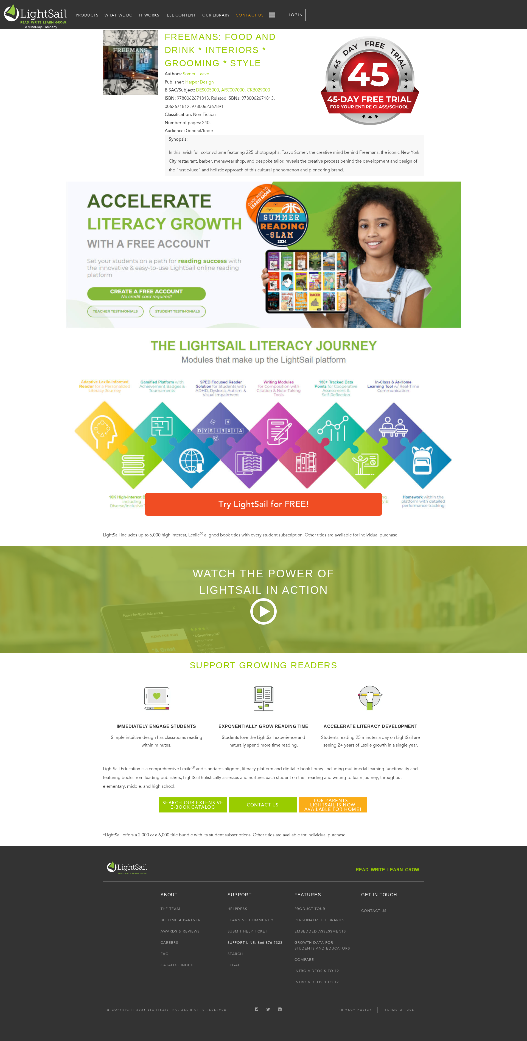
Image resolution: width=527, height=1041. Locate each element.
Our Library (216, 15)
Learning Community (250, 920)
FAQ (165, 954)
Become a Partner (181, 920)
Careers (169, 942)
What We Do (119, 15)
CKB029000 (258, 90)
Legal (234, 965)
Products (87, 15)
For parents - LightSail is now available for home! (332, 805)
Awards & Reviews (180, 931)
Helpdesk (237, 909)
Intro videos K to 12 (317, 971)
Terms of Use (399, 1010)
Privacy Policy (355, 1010)
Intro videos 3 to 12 (317, 982)
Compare (304, 960)
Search (235, 954)
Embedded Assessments (320, 931)
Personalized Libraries (319, 920)
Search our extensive (192, 805)
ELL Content (181, 15)
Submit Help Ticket (247, 931)
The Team (170, 909)
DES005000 (207, 90)
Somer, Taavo (196, 74)
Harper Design (199, 82)
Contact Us (250, 15)
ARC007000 (233, 90)
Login (296, 15)
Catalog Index (177, 965)
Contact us (263, 805)
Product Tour (310, 909)
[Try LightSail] (371, 129)
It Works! (150, 15)
